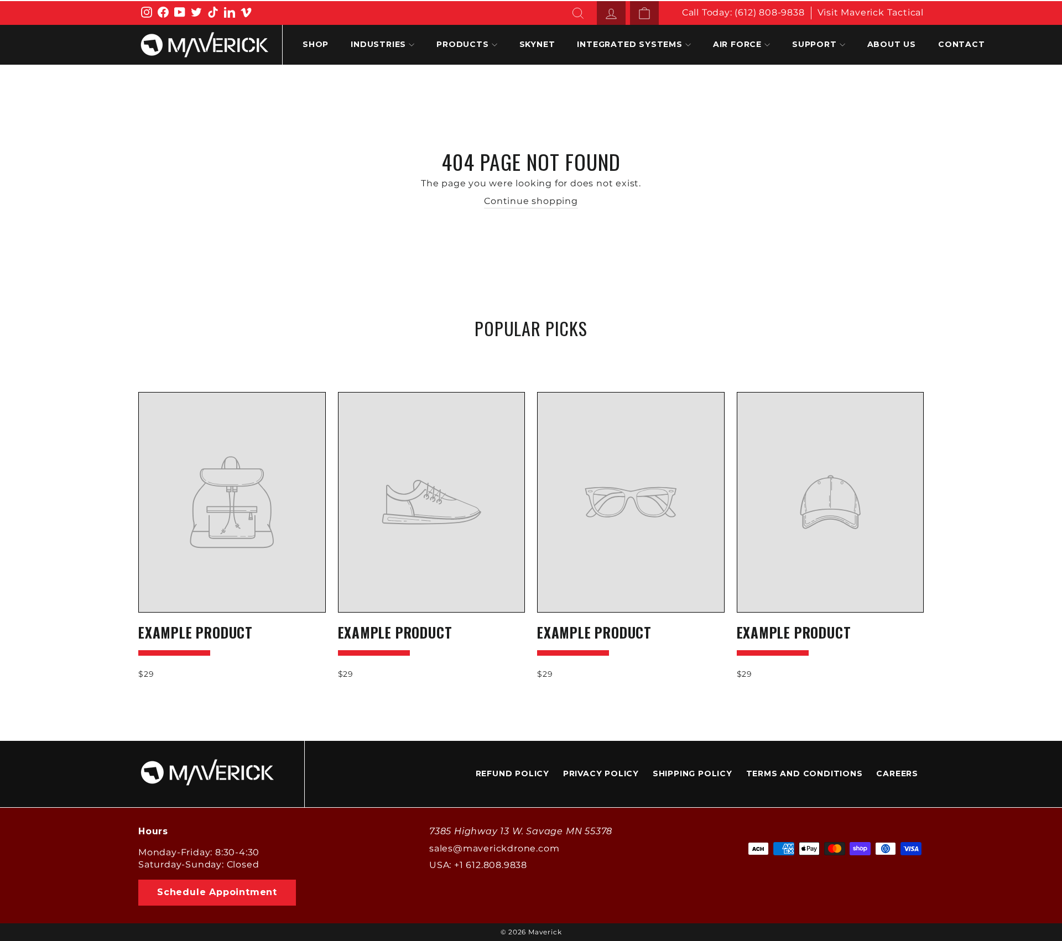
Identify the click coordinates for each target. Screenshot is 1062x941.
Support (814, 44)
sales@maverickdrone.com (494, 848)
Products (462, 44)
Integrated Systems (629, 44)
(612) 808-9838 (769, 12)
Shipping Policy (692, 773)
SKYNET (537, 44)
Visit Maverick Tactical (871, 12)
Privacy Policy (601, 773)
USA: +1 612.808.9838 (478, 865)
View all (531, 355)
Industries (378, 44)
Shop (316, 44)
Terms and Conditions (804, 773)
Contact (961, 44)
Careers (897, 773)
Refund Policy (512, 773)
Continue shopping (531, 201)
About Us (891, 44)
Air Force (737, 44)
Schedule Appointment (217, 892)
